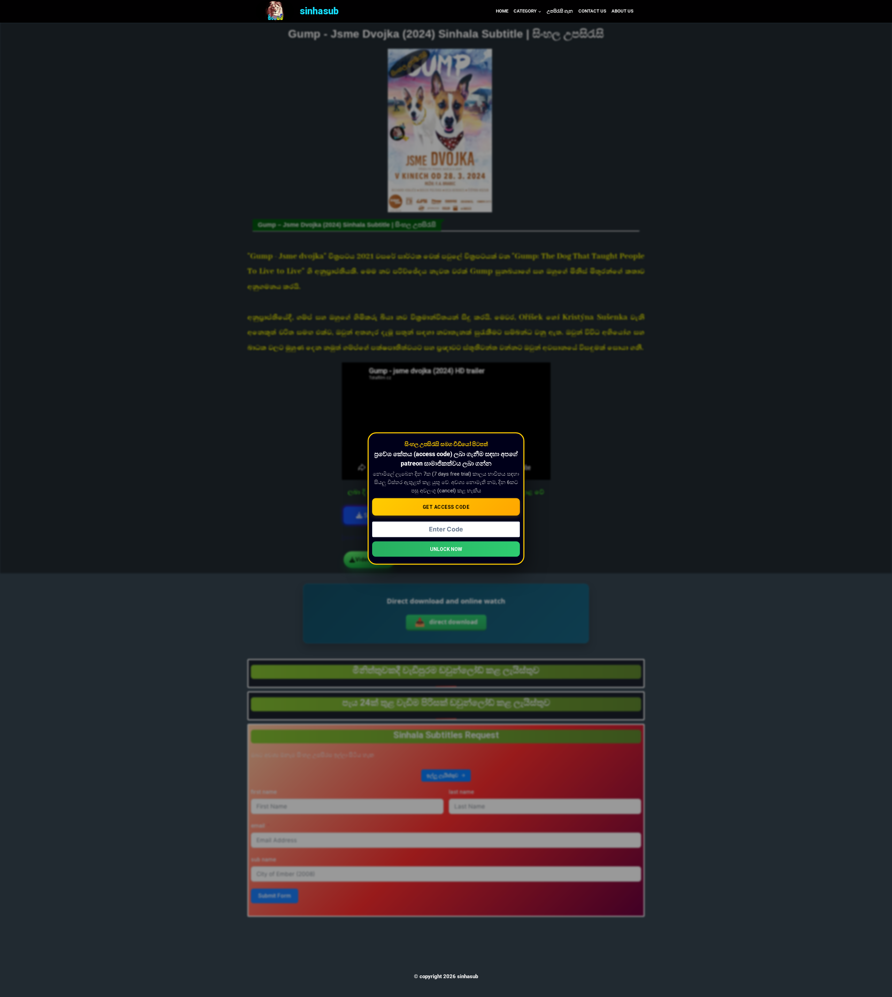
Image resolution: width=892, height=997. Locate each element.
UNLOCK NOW (446, 549)
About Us (622, 11)
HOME (502, 11)
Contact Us (592, 11)
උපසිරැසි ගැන (560, 11)
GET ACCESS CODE (446, 506)
